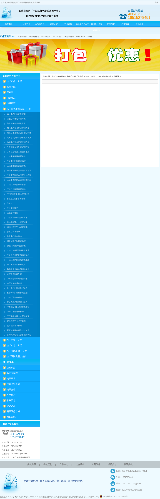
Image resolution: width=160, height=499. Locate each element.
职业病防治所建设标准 (16, 246)
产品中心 (64, 464)
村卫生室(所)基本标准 (16, 199)
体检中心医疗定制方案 (16, 114)
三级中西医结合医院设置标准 (19, 180)
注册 (156, 2)
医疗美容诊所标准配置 (16, 264)
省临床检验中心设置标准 (17, 222)
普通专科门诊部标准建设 (17, 302)
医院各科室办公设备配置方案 (19, 335)
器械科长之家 (96, 24)
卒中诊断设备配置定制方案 (18, 147)
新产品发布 (12, 373)
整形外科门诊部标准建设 (17, 293)
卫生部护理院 (12, 213)
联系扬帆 (96, 30)
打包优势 (68, 24)
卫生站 (9, 203)
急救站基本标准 (13, 232)
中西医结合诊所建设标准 (17, 279)
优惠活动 (80, 464)
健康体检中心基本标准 (16, 321)
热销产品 (11, 367)
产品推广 (11, 395)
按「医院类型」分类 (16, 356)
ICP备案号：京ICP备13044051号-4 (24, 497)
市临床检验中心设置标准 (17, 217)
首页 (54, 76)
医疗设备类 (69, 36)
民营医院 (11, 87)
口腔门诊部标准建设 (15, 297)
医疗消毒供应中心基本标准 (18, 316)
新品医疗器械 (13, 411)
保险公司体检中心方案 (16, 119)
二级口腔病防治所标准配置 (18, 255)
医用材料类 (34, 36)
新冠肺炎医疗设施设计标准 (18, 330)
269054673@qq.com (19, 454)
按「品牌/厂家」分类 (17, 351)
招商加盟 (111, 24)
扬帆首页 (8, 24)
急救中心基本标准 (14, 236)
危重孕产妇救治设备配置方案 (19, 138)
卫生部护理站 (12, 208)
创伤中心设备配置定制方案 (18, 128)
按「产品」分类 (14, 81)
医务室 (10, 92)
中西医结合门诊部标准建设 (18, 307)
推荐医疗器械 (13, 384)
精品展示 (11, 378)
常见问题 (139, 24)
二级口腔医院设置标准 (16, 185)
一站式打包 (25, 24)
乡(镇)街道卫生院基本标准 (18, 194)
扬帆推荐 (11, 103)
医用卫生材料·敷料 (84, 36)
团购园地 (11, 417)
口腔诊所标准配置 (14, 274)
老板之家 (54, 24)
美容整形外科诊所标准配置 (18, 269)
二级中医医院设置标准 (16, 161)
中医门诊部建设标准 (15, 311)
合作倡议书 (39, 24)
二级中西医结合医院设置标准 (19, 175)
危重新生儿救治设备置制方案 (19, 133)
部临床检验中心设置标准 (17, 227)
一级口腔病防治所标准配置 (18, 260)
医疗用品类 (45, 36)
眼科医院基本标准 (14, 326)
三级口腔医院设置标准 (16, 189)
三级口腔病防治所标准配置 (18, 250)
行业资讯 (125, 24)
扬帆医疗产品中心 (82, 27)
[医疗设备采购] (80, 70)
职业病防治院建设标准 (16, 241)
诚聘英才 (112, 464)
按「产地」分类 (14, 345)
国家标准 (11, 98)
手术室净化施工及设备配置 (18, 152)
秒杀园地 (11, 400)
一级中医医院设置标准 (16, 156)
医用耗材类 (22, 36)
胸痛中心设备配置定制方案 (18, 142)
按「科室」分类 (14, 340)
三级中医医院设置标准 (16, 166)
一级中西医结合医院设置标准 (19, 170)
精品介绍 (11, 389)
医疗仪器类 (57, 36)
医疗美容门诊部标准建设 (17, 288)
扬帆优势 (47, 464)
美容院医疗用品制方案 (16, 123)
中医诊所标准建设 (14, 283)
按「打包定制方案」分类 (19, 109)
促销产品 (11, 406)
